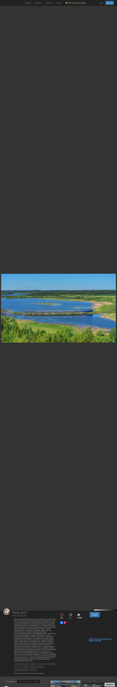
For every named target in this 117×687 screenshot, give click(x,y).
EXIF (36, 681)
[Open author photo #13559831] (56, 685)
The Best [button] (49, 3)
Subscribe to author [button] (95, 614)
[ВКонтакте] (61, 622)
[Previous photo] (2, 298)
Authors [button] (38, 3)
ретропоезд (41, 664)
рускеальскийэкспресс (21, 670)
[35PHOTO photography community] (12, 3)
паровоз (33, 664)
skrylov (17, 664)
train (21, 667)
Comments (10, 681)
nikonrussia (34, 670)
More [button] (59, 3)
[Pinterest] (64, 622)
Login (101, 3)
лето (16, 667)
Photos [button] (28, 3)
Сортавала (33, 667)
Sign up (109, 3)
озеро (26, 667)
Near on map (24, 681)
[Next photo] (115, 298)
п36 (48, 664)
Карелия (41, 667)
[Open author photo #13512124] (66, 685)
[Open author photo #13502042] (76, 685)
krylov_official (25, 664)
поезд (53, 664)
